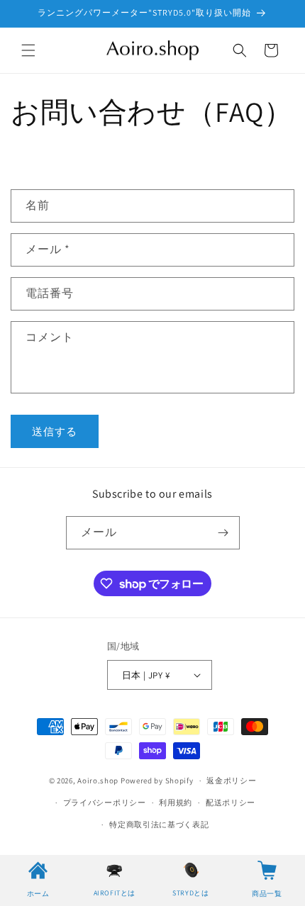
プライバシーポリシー (104, 802)
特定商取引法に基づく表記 (159, 824)
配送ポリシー (230, 802)
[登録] (223, 532)
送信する (54, 431)
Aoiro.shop (97, 780)
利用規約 (175, 802)
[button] (28, 50)
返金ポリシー (231, 780)
